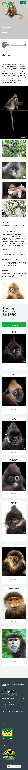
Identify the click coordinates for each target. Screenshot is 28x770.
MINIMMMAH (12, 716)
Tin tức (19, 765)
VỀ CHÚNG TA (6, 763)
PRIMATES (14, 763)
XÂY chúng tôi (13, 765)
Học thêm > (14, 366)
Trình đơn (23, 3)
